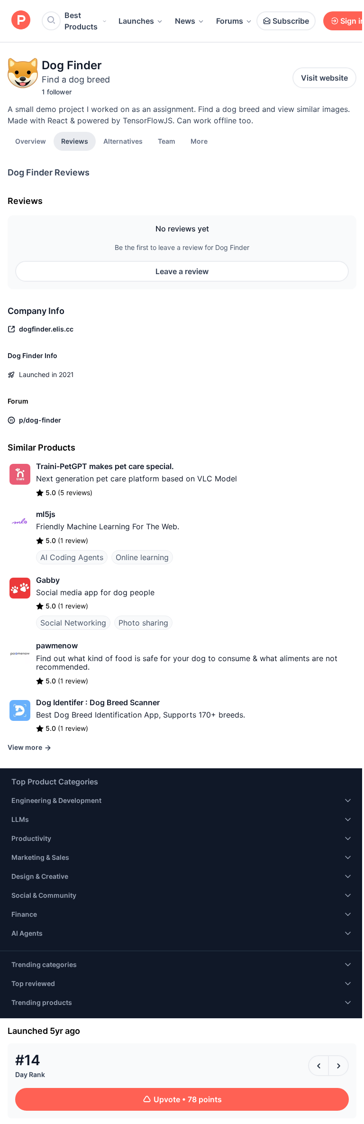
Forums (229, 21)
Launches (136, 21)
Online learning (142, 557)
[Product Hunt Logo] (20, 20)
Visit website (324, 78)
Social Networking (73, 622)
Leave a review (182, 271)
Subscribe (291, 21)
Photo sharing (143, 622)
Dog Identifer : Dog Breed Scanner (98, 702)
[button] (199, 141)
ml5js (45, 514)
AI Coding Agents (71, 557)
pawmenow (57, 645)
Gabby (48, 580)
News (185, 21)
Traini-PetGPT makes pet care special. (105, 466)
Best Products (81, 20)
